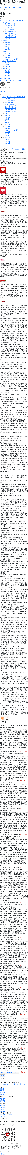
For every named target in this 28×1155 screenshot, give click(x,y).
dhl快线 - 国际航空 (10, 29)
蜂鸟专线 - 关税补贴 (10, 31)
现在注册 (2, 91)
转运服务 (4, 40)
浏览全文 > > (23, 751)
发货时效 (7, 44)
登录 (1, 89)
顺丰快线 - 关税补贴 (10, 33)
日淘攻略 (7, 70)
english (2, 18)
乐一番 (11, 149)
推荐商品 (7, 75)
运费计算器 (8, 39)
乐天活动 (7, 55)
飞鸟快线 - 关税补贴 (10, 35)
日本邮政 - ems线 (10, 24)
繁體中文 (2, 17)
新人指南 (7, 48)
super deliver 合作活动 (11, 59)
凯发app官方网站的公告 (9, 61)
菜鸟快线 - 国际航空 (10, 37)
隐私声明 (2, 1116)
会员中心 (2, 1094)
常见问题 (7, 50)
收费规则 (7, 42)
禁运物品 (2, 1092)
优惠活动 (4, 52)
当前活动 (7, 53)
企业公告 (7, 66)
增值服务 (7, 46)
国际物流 (4, 22)
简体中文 (2, 15)
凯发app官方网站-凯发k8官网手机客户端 (11, 7)
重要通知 (7, 63)
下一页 (3, 1075)
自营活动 (7, 57)
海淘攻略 (4, 68)
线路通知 (7, 64)
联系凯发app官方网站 (6, 1115)
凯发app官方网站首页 (7, 1073)
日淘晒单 (7, 74)
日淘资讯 (7, 72)
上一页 (17, 1073)
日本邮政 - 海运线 (10, 28)
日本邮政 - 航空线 (10, 26)
